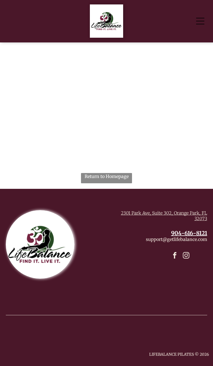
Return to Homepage (107, 176)
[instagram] (186, 256)
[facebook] (175, 256)
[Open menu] (200, 21)
